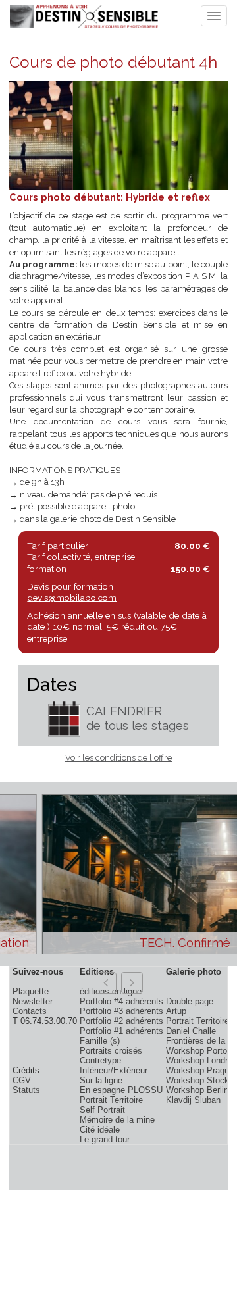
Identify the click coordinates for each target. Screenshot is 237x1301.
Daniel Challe (191, 1031)
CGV (22, 1080)
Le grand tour (105, 1139)
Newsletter (33, 1001)
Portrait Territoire (111, 1100)
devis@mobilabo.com (72, 597)
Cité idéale (100, 1130)
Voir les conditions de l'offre (118, 758)
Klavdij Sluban (193, 1100)
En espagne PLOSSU (121, 1090)
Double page (189, 1001)
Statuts (26, 1090)
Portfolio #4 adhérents (121, 1001)
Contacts (30, 1011)
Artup (176, 1011)
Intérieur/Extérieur (113, 1070)
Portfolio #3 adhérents (121, 1011)
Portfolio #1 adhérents (121, 1031)
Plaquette (31, 991)
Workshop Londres (201, 1060)
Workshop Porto (196, 1051)
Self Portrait (102, 1110)
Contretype (100, 1060)
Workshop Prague (200, 1070)
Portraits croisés (111, 1051)
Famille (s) (100, 1041)
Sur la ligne (101, 1080)
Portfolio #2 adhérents (121, 1021)
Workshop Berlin (197, 1090)
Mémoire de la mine (117, 1120)
